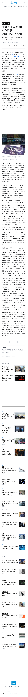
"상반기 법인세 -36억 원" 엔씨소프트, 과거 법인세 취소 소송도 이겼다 (9, 536)
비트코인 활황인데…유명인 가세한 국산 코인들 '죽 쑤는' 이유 (9, 481)
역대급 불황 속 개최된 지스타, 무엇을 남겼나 (9, 492)
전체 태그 (18, 691)
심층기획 (5, 6)
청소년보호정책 (21, 688)
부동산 (15, 6)
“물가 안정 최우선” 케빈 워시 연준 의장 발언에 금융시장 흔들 (10, 561)
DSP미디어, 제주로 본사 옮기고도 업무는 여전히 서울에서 (8, 635)
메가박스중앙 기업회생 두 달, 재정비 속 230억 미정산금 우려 (10, 625)
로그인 (24, 2)
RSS (14, 691)
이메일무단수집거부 (14, 688)
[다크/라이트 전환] (3, 2)
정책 (18, 6)
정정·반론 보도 (9, 691)
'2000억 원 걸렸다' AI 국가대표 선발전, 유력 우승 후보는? (10, 547)
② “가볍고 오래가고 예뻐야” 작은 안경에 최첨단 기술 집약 (9, 582)
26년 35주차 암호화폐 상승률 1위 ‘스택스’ (9, 615)
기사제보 (15, 686)
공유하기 (14, 341)
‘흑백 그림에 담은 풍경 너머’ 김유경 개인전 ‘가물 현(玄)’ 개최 (9, 571)
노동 (21, 6)
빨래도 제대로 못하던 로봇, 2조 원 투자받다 (10, 593)
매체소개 (6, 686)
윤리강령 (10, 686)
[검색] (5, 3)
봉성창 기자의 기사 (5, 363)
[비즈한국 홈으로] (13, 2)
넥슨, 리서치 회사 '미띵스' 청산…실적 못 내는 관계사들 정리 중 (9, 469)
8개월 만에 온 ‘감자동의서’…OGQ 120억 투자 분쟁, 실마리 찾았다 (9, 604)
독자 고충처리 (20, 686)
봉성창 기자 (4, 42)
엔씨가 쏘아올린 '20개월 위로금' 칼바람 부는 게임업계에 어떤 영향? (10, 503)
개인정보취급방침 (6, 688)
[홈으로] (13, 683)
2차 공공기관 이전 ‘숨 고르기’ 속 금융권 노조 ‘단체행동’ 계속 (9, 645)
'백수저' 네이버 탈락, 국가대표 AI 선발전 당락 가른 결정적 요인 (9, 524)
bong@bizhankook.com (6, 353)
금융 (11, 6)
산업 (9, 6)
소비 (23, 6)
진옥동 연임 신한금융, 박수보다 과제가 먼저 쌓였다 (10, 514)
